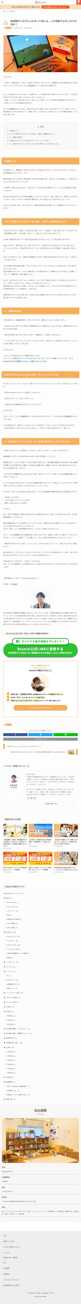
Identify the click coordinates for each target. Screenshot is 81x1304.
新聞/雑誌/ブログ (13, 984)
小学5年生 (11, 1069)
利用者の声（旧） (14, 1042)
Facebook (31, 1293)
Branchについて (13, 936)
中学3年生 (11, 1024)
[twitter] (31, 798)
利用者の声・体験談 (10, 1257)
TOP (5, 1235)
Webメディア (12, 980)
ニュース (10, 971)
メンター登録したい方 (11, 1247)
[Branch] (40, 2)
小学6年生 (11, 1073)
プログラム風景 (13, 997)
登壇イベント (12, 988)
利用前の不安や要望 (14, 919)
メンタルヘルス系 (13, 949)
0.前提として (14, 130)
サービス (10, 966)
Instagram (45, 1293)
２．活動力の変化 (16, 137)
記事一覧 (8, 28)
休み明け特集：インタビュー (18, 1029)
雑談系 (10, 957)
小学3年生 (11, 1060)
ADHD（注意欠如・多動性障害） (18, 1086)
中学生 (10, 1011)
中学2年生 (11, 1020)
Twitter (38, 1293)
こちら (32, 578)
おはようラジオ (13, 945)
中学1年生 (11, 1016)
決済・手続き (12, 928)
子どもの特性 (12, 923)
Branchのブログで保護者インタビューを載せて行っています (24, 361)
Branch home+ (13, 902)
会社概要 (6, 1268)
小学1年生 (11, 1052)
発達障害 (10, 1082)
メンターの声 (12, 1002)
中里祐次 (14, 584)
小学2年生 (11, 1056)
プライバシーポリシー (11, 1279)
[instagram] (34, 798)
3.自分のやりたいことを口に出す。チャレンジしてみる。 (30, 140)
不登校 (10, 1007)
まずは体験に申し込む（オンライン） (55, 7)
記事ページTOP (8, 1241)
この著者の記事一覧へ (51, 804)
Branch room (13, 907)
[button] (15, 734)
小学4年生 (11, 1064)
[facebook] (28, 798)
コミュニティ (12, 911)
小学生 (10, 1047)
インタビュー (12, 941)
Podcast (11, 932)
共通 (9, 915)
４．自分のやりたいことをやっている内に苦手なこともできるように (34, 144)
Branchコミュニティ (15, 893)
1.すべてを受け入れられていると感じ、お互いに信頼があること (32, 134)
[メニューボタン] (2, 2)
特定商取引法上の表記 (11, 1285)
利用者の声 (11, 1038)
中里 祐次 (13, 785)
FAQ (9, 898)
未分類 (10, 1077)
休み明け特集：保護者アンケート (19, 1033)
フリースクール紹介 (14, 993)
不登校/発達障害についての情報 (18, 953)
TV (9, 976)
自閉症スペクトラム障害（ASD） (18, 1095)
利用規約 (6, 1274)
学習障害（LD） (13, 1090)
